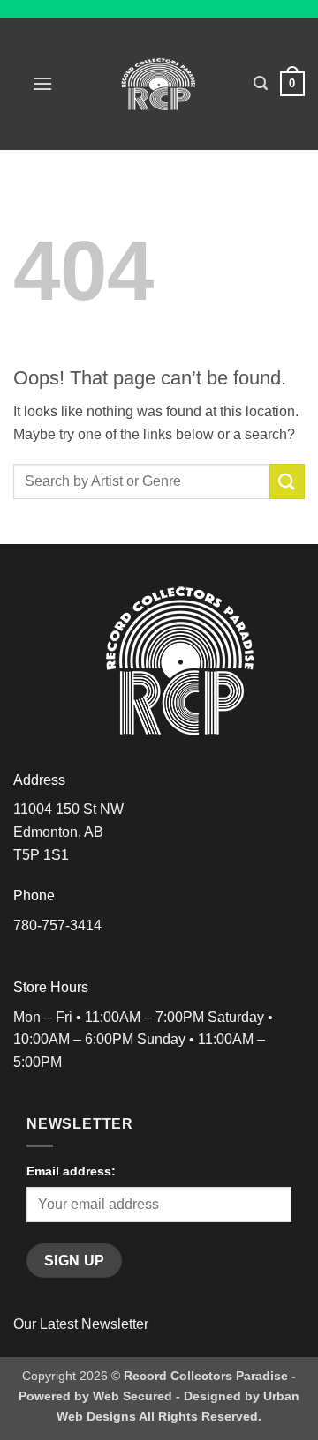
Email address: (71, 1171)
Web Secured (132, 1396)
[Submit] (287, 481)
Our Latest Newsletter (80, 1324)
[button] (42, 83)
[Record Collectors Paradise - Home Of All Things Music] (159, 84)
